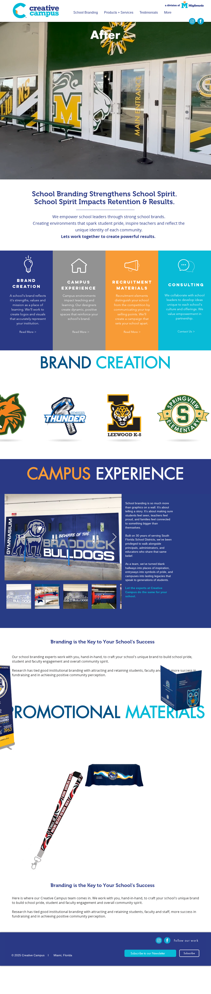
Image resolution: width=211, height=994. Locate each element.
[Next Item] (114, 537)
